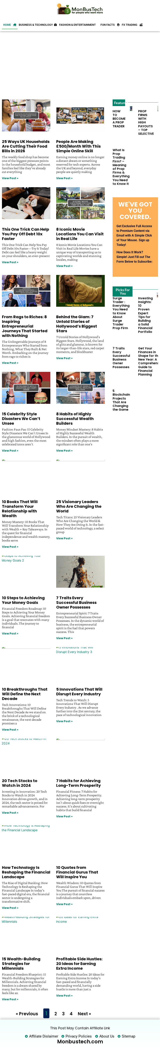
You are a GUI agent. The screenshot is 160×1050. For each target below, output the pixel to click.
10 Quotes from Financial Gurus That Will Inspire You (77, 872)
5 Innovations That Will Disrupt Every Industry (79, 692)
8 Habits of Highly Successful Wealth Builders (75, 418)
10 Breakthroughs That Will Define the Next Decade (24, 694)
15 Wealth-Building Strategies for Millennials (21, 963)
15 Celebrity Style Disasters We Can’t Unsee (21, 418)
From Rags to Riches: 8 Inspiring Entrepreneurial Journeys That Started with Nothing (24, 326)
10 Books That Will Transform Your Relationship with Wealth (20, 508)
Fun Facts (108, 24)
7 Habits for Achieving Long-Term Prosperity (78, 783)
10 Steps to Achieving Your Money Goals (23, 600)
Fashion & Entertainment (78, 24)
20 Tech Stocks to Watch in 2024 (19, 783)
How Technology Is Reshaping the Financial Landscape (26, 872)
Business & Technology (36, 24)
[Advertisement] (79, 64)
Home (8, 24)
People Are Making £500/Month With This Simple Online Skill (78, 146)
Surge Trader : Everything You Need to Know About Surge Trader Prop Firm (121, 313)
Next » (84, 1014)
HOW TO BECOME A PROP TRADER (119, 118)
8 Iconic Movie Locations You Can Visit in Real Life (80, 234)
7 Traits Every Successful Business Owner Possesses (76, 602)
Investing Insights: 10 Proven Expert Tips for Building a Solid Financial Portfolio (145, 315)
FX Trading (131, 24)
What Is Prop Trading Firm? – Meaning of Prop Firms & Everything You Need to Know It (121, 167)
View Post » (10, 178)
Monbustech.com (80, 1041)
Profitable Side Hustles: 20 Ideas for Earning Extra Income (79, 963)
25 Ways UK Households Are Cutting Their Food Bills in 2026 (26, 146)
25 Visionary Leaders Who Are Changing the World (78, 506)
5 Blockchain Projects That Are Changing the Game (121, 400)
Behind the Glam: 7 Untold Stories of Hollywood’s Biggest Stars (76, 324)
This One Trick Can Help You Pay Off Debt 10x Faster (25, 234)
